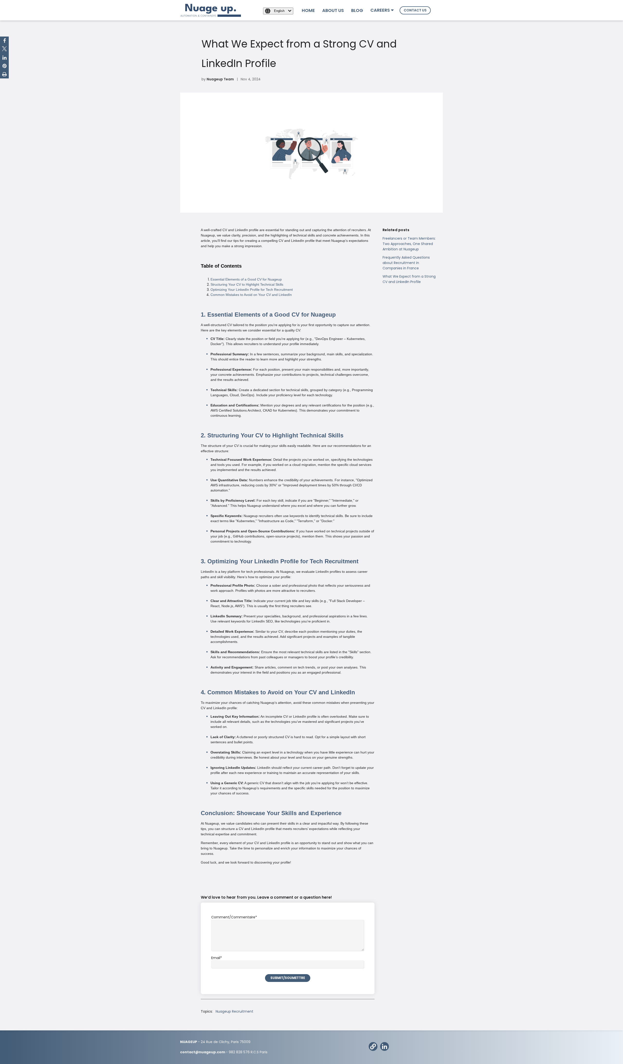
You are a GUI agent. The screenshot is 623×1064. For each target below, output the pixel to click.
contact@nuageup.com (202, 1052)
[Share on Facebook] (4, 40)
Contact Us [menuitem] (415, 10)
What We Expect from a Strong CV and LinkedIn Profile (409, 279)
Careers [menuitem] (380, 10)
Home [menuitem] (308, 10)
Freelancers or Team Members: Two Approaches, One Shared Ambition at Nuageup (409, 244)
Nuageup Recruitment (234, 1011)
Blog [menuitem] (357, 10)
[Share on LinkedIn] (4, 57)
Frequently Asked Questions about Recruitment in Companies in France (406, 263)
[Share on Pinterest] (4, 66)
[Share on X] (4, 49)
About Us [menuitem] (333, 10)
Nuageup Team (220, 79)
